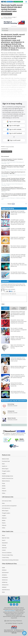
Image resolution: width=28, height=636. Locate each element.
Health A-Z (4, 466)
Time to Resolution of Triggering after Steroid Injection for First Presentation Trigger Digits (13, 172)
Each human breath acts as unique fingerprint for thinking (18, 392)
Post (3, 304)
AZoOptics (4, 575)
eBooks (3, 485)
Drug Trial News (10, 146)
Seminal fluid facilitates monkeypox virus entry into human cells (17, 384)
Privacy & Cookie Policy (7, 555)
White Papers (5, 468)
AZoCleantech (5, 572)
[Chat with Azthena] (24, 633)
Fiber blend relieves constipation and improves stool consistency (18, 246)
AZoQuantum (5, 584)
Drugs (3, 483)
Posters (4, 488)
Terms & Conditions (6, 552)
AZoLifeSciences (6, 589)
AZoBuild (4, 587)
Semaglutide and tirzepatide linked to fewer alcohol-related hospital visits (18, 212)
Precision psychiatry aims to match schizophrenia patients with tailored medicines (18, 376)
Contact (4, 550)
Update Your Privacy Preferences (14, 620)
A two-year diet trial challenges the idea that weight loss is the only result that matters (18, 256)
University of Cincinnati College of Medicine (13, 79)
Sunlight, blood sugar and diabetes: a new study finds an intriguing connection (18, 338)
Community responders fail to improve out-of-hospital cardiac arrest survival (18, 359)
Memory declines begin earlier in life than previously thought (18, 367)
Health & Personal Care (7, 478)
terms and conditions (10, 610)
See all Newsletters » (7, 425)
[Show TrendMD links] (26, 203)
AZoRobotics (5, 577)
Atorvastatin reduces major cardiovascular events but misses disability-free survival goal (19, 321)
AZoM (3, 567)
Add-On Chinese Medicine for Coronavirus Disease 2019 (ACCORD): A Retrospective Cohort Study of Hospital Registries (13, 167)
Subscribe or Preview (12, 405)
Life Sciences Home (6, 500)
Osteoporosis (11, 411)
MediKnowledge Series (7, 476)
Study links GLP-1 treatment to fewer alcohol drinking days (18, 238)
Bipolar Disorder (12, 418)
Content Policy (5, 557)
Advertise (4, 547)
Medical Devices (6, 481)
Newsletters (5, 542)
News (3, 463)
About (3, 535)
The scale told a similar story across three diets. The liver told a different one (19, 265)
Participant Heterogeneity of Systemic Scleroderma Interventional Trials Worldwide (12, 160)
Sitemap (4, 545)
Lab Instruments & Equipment (9, 505)
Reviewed (6, 30)
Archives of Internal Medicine (13, 49)
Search (3, 540)
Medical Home (5, 459)
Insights (4, 473)
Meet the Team (5, 538)
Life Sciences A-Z (6, 508)
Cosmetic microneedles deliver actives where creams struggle (18, 229)
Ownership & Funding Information (10, 560)
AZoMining (4, 582)
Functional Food (6, 461)
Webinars (4, 518)
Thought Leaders (6, 471)
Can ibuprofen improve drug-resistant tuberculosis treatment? (19, 272)
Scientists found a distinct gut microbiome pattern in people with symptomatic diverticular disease (18, 314)
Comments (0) (4, 148)
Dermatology (11, 404)
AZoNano (4, 570)
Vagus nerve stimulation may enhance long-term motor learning (17, 346)
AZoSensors (5, 580)
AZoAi (3, 592)
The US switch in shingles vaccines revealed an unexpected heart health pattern (19, 330)
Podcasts (4, 490)
